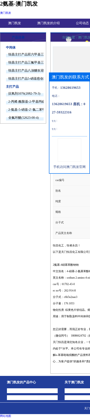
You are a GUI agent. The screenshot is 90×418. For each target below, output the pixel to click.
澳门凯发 (5, 12)
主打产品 (12, 86)
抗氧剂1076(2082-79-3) (24, 93)
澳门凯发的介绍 (48, 23)
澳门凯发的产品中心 (21, 382)
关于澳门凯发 (74, 382)
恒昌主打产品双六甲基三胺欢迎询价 (26, 54)
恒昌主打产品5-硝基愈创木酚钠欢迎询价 (26, 78)
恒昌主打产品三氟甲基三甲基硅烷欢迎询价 (26, 62)
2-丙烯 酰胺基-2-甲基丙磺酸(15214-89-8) (26, 101)
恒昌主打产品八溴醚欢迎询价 (26, 70)
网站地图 (5, 416)
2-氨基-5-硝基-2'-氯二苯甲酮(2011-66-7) (26, 109)
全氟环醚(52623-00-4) (23, 117)
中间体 (11, 47)
